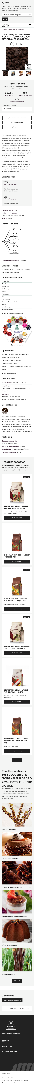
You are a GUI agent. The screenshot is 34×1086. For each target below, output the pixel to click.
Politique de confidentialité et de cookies (15, 1080)
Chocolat (4, 29)
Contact (5, 1041)
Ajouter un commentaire (12, 1000)
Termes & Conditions (8, 1078)
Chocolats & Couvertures (16, 29)
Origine (10, 218)
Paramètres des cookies (9, 1083)
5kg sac (19, 452)
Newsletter (7, 1046)
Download (18, 345)
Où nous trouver (9, 1052)
